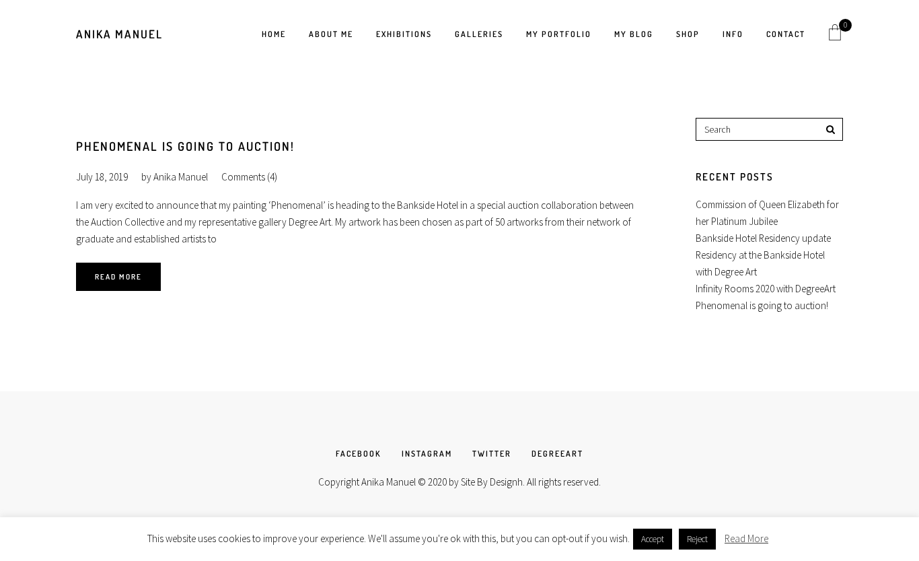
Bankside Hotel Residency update (763, 238)
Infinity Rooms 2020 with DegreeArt (766, 288)
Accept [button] (652, 539)
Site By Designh (492, 481)
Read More (118, 277)
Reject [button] (697, 539)
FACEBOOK (358, 454)
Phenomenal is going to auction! (185, 146)
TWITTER (491, 454)
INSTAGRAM (427, 454)
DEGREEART (557, 454)
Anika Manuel (119, 34)
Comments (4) (249, 176)
